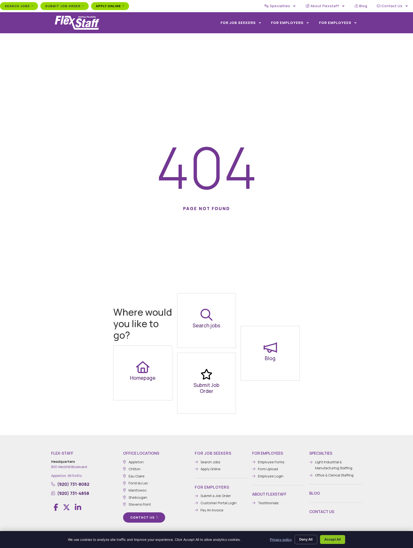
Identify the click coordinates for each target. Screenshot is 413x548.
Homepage (143, 378)
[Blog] (270, 347)
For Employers (287, 22)
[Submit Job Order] (206, 374)
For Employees (335, 22)
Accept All (332, 539)
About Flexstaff (324, 6)
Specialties (280, 6)
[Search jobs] (206, 315)
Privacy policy (281, 539)
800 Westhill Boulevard (69, 466)
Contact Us (391, 6)
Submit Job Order (206, 388)
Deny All (306, 539)
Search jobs (206, 325)
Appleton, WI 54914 (66, 475)
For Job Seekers (238, 22)
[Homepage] (143, 367)
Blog (363, 6)
